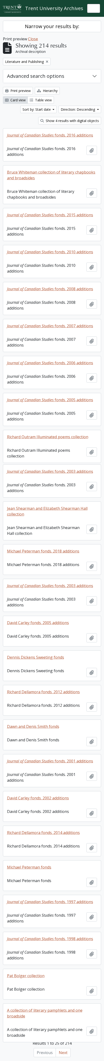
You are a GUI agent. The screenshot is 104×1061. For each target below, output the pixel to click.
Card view (17, 100)
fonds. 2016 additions (50, 135)
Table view (43, 100)
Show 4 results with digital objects (72, 120)
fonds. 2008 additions (50, 289)
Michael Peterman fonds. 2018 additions (43, 551)
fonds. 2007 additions (50, 326)
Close (33, 39)
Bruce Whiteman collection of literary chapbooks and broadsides (51, 175)
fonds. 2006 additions (50, 363)
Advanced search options (35, 76)
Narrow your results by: (52, 26)
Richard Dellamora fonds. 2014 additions (43, 832)
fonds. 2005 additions (50, 399)
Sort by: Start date (37, 109)
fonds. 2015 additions (50, 215)
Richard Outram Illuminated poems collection (47, 436)
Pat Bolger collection (26, 975)
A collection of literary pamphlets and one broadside (44, 1013)
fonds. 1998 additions (50, 938)
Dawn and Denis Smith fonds (33, 726)
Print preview (20, 90)
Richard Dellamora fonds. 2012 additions (43, 692)
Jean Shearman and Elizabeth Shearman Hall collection (47, 511)
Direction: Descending (78, 109)
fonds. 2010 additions (50, 252)
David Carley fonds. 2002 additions (38, 798)
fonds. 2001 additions (50, 761)
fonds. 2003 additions (50, 471)
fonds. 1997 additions (50, 901)
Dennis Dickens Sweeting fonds (35, 657)
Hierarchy (50, 90)
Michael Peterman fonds (29, 867)
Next (63, 1052)
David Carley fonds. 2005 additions (38, 622)
